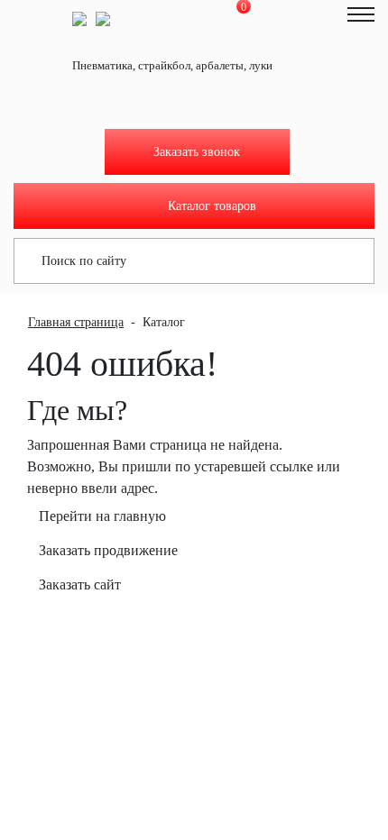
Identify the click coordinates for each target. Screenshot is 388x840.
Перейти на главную (102, 516)
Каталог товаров (212, 206)
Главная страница (76, 322)
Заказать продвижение (108, 550)
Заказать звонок (196, 152)
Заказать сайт (80, 584)
